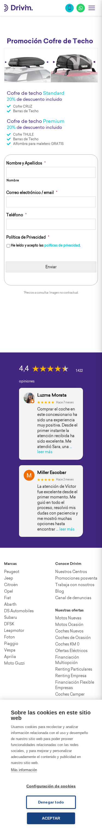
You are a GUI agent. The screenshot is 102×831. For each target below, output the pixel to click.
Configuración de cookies (51, 786)
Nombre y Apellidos (26, 163)
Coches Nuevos (69, 631)
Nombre (13, 180)
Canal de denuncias (73, 597)
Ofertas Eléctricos (71, 650)
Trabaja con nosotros (74, 584)
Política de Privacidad (27, 237)
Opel (8, 591)
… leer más (65, 529)
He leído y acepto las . (46, 245)
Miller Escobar (51, 472)
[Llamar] (69, 8)
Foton (9, 637)
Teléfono (16, 214)
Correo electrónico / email (31, 192)
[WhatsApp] (80, 8)
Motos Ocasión (69, 624)
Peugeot (11, 571)
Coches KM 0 (67, 644)
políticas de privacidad (62, 245)
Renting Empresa (70, 675)
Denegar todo (51, 802)
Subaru (10, 617)
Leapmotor (14, 630)
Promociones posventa (76, 578)
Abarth (10, 604)
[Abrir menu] (91, 7)
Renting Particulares (73, 669)
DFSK (9, 624)
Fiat (7, 597)
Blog (59, 591)
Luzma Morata (52, 395)
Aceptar (51, 818)
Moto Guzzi (14, 663)
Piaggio (11, 643)
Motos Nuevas (68, 618)
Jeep (8, 578)
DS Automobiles (19, 610)
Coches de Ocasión (73, 637)
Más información (24, 770)
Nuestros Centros (71, 571)
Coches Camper (70, 694)
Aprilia (10, 656)
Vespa (10, 650)
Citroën (11, 584)
